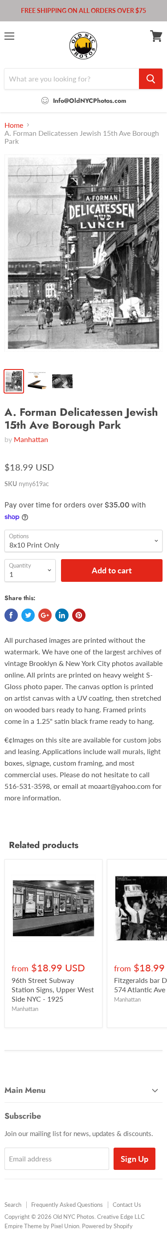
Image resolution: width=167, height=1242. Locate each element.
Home (13, 125)
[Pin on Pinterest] (79, 615)
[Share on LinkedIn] (62, 615)
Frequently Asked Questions (67, 1204)
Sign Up (134, 1159)
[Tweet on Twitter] (28, 615)
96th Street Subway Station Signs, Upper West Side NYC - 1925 (53, 989)
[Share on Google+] (45, 615)
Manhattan (31, 439)
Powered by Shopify (107, 1226)
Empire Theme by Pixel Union (41, 1226)
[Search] (151, 79)
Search (12, 1204)
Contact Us (127, 1204)
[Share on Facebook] (11, 615)
